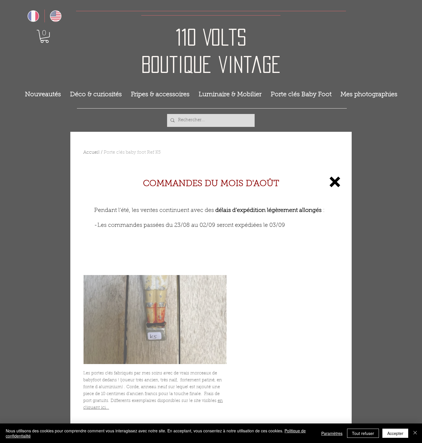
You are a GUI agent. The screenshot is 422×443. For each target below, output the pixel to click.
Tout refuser (363, 433)
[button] (335, 181)
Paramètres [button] (331, 433)
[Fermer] (415, 433)
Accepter (395, 433)
